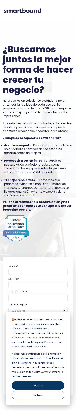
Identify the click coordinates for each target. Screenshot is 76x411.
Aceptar (38, 385)
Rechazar (38, 395)
